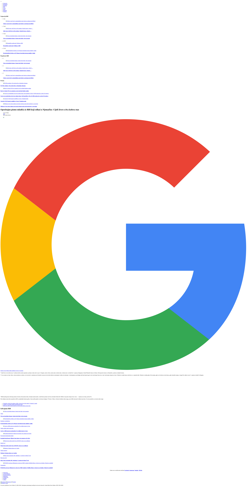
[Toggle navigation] (1, 1)
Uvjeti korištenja (6, 473)
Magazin (5, 10)
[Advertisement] (40, 386)
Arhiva (4, 479)
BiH (4, 6)
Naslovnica (5, 472)
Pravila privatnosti (7, 475)
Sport (4, 9)
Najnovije (5, 3)
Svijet (4, 8)
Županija (5, 5)
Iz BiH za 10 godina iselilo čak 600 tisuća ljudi (13, 404)
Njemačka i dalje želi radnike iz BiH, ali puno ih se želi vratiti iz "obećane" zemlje (20, 403)
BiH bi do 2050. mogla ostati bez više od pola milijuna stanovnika (16, 405)
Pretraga (5, 11)
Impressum (5, 476)
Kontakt (4, 478)
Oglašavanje (5, 477)
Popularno (5, 4)
